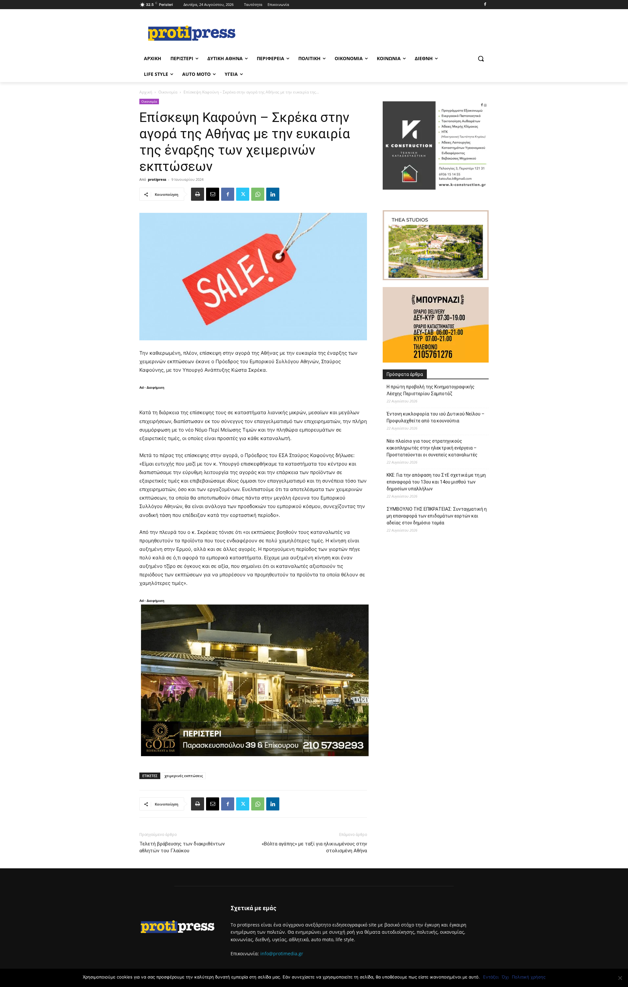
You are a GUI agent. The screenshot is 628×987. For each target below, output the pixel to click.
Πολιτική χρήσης (529, 976)
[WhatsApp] (257, 194)
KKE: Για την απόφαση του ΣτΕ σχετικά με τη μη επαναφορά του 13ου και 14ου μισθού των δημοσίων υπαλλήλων (436, 481)
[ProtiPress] (191, 33)
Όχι (505, 976)
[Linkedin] (272, 194)
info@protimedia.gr (281, 953)
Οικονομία (167, 92)
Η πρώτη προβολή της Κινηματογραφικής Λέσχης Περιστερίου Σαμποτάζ (431, 390)
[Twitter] (242, 194)
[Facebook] (485, 5)
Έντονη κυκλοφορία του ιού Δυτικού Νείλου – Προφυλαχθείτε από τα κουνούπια (435, 417)
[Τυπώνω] (197, 194)
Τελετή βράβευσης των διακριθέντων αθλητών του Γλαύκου (182, 847)
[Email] (212, 194)
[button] (481, 58)
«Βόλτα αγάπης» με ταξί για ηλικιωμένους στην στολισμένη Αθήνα (314, 847)
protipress (157, 179)
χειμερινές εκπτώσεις (184, 775)
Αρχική (145, 92)
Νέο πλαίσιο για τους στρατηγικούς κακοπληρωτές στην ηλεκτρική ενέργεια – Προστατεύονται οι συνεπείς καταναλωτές (432, 447)
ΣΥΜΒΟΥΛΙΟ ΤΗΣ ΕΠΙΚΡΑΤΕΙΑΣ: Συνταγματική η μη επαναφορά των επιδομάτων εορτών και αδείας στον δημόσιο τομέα (437, 515)
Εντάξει (490, 976)
